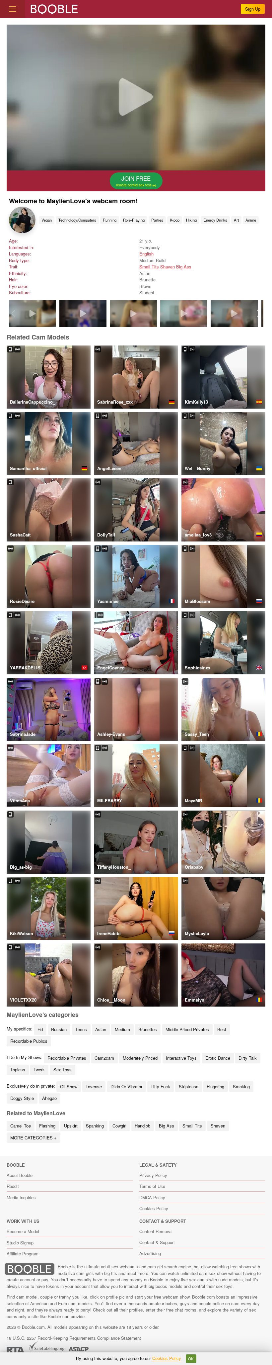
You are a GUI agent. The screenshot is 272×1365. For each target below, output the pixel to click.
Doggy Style (22, 1098)
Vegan (46, 220)
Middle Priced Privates (187, 1029)
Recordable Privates (66, 1058)
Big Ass (183, 266)
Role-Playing (134, 220)
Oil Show (68, 1086)
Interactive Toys (181, 1058)
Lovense (94, 1086)
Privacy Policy (153, 1175)
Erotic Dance (217, 1058)
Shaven (167, 266)
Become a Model (23, 1231)
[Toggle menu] (12, 9)
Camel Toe (20, 1125)
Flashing (47, 1125)
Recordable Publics (28, 1041)
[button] (258, 313)
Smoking (241, 1086)
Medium (122, 1029)
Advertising (150, 1253)
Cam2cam (104, 1058)
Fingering (215, 1086)
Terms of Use (152, 1186)
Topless (17, 1069)
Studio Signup (20, 1242)
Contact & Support (157, 1242)
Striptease (188, 1086)
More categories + (33, 1137)
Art (236, 220)
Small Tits (149, 266)
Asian (100, 1029)
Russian (59, 1029)
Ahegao (49, 1098)
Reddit (13, 1186)
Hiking (191, 220)
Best (221, 1029)
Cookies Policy (153, 1208)
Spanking (95, 1125)
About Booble (20, 1175)
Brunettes (147, 1029)
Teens (81, 1029)
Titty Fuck (160, 1086)
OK (191, 1358)
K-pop (174, 220)
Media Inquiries (21, 1197)
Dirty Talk (247, 1058)
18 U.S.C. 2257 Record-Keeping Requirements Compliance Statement (74, 1338)
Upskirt (71, 1125)
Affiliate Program (22, 1253)
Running (109, 220)
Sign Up (252, 9)
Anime (250, 220)
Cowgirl (119, 1125)
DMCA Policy (152, 1197)
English (146, 253)
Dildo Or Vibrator (126, 1086)
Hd (40, 1029)
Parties (157, 220)
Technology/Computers (77, 220)
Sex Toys (62, 1069)
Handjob (142, 1125)
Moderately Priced (140, 1058)
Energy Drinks (215, 220)
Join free (134, 180)
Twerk (39, 1069)
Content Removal (155, 1231)
